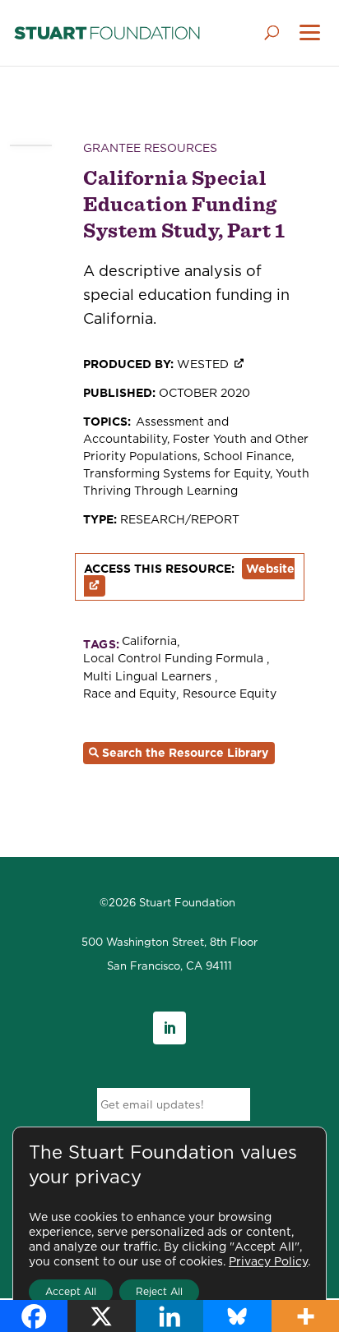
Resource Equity (229, 694)
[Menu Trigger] (309, 34)
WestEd (203, 364)
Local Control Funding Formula (175, 659)
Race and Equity (129, 694)
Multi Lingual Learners (149, 677)
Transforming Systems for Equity (176, 473)
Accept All (70, 1291)
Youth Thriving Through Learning (196, 482)
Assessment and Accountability (156, 430)
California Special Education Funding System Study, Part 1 (184, 204)
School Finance (247, 456)
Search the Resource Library (185, 752)
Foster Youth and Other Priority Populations (196, 447)
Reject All (159, 1291)
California (149, 641)
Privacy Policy (268, 1261)
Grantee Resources (150, 148)
